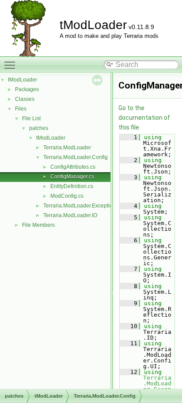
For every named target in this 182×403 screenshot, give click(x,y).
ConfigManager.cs (72, 177)
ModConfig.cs (66, 196)
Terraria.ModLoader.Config (75, 157)
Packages (27, 89)
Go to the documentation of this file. (144, 117)
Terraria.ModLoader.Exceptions (80, 206)
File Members (38, 225)
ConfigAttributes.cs (72, 167)
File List (31, 118)
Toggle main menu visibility (11, 65)
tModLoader (22, 80)
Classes (24, 99)
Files (21, 109)
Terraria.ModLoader (67, 147)
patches (38, 128)
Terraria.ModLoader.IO (70, 215)
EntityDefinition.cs (71, 186)
